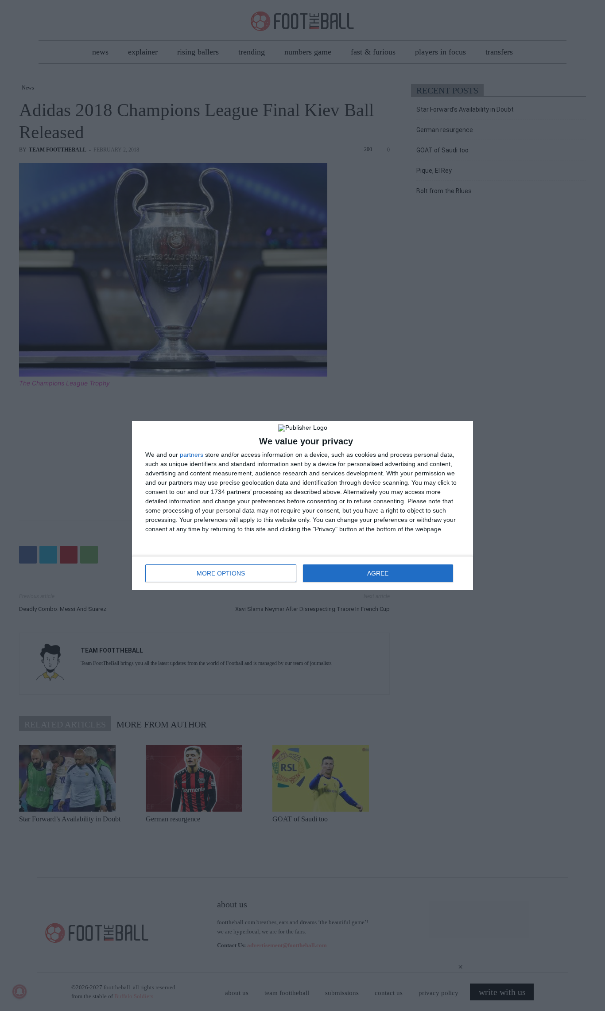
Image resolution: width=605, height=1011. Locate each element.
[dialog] (302, 505)
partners (191, 454)
